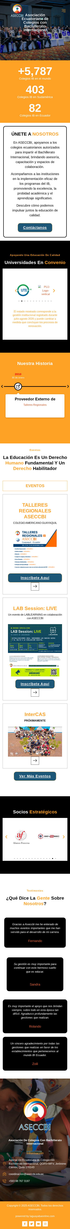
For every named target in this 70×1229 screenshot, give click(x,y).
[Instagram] (45, 1223)
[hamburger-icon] (63, 11)
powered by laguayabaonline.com (35, 1216)
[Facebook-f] (24, 1223)
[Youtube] (38, 1223)
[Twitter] (31, 1223)
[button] (3, 26)
